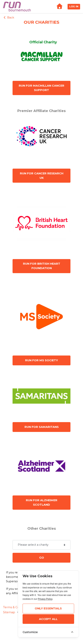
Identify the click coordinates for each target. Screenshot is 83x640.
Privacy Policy (45, 598)
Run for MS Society (41, 360)
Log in (73, 6)
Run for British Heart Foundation (41, 266)
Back (10, 17)
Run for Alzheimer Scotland (41, 502)
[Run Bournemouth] (17, 6)
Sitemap (9, 612)
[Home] (59, 7)
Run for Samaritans (42, 427)
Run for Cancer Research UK (41, 176)
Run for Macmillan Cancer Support (41, 88)
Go (41, 557)
